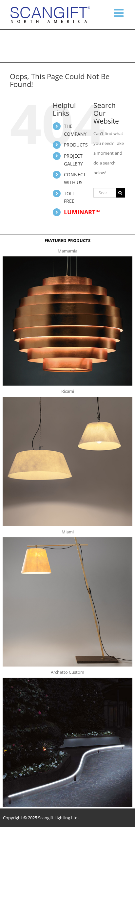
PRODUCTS (76, 145)
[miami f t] (67, 539)
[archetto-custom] (67, 680)
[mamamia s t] (67, 258)
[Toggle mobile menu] (119, 12)
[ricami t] (67, 399)
